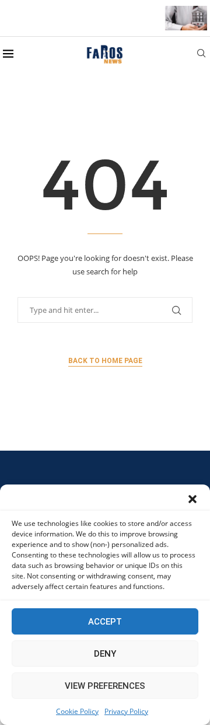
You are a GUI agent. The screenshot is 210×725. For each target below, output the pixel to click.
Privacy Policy (126, 711)
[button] (192, 499)
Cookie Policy (77, 711)
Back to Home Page (105, 361)
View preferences (105, 686)
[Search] (201, 54)
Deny (105, 654)
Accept (105, 621)
